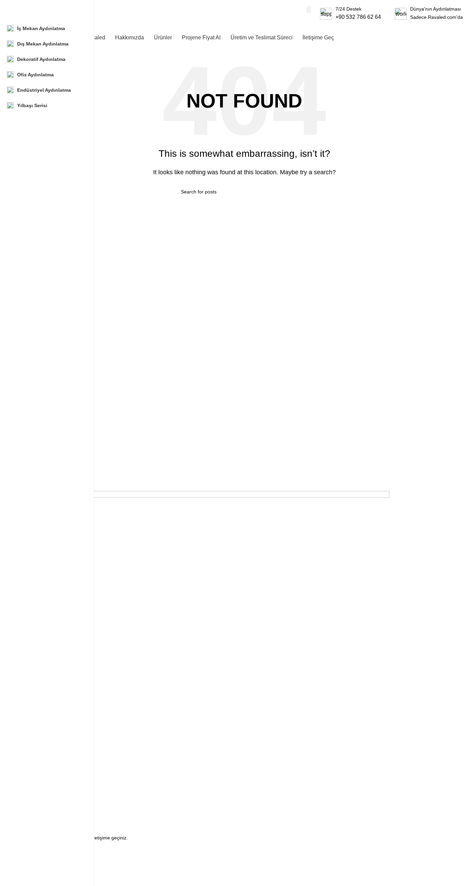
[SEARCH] (308, 9)
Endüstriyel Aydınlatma (50, 666)
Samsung (36, 710)
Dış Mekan (37, 643)
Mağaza (34, 766)
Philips (33, 722)
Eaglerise (36, 745)
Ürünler (34, 777)
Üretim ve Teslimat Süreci (53, 812)
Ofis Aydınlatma (43, 678)
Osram (33, 698)
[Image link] (208, 544)
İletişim (33, 789)
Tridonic (34, 733)
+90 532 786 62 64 (358, 17)
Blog (30, 800)
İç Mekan (36, 631)
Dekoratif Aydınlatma (48, 654)
